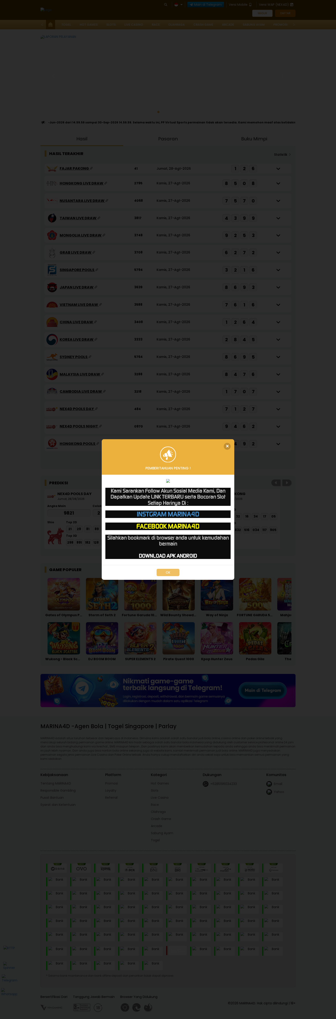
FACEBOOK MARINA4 (168, 526)
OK (168, 572)
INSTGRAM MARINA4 (168, 514)
